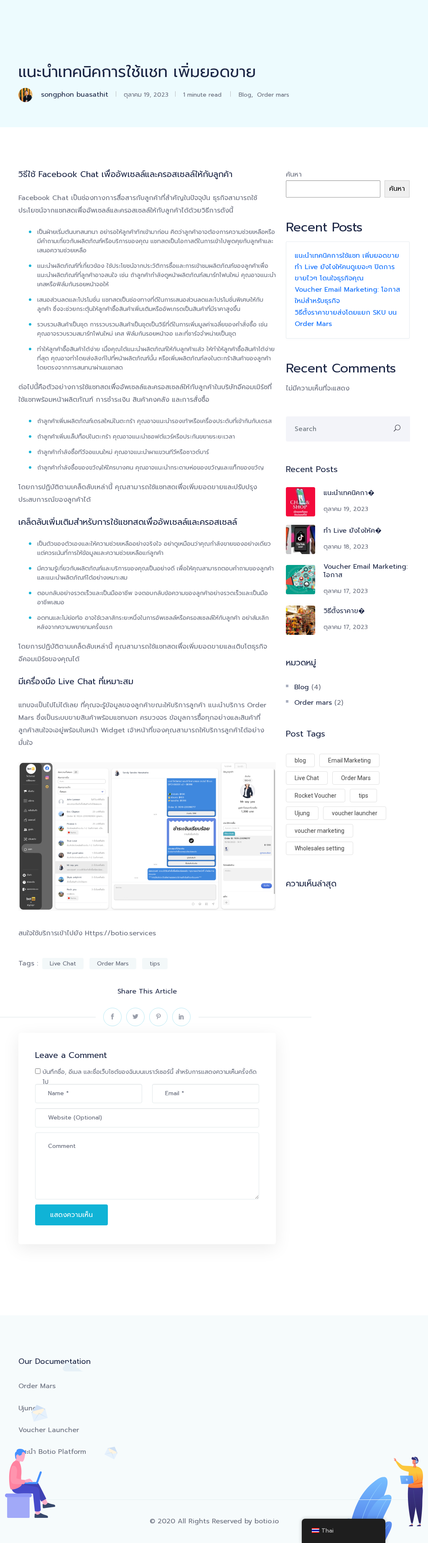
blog (300, 760)
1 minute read (201, 94)
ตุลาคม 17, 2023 (346, 591)
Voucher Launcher (48, 1430)
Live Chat (63, 963)
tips (155, 963)
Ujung (302, 813)
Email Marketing (349, 760)
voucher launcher (354, 813)
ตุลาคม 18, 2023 (346, 546)
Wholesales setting (319, 848)
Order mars (273, 94)
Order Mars (113, 963)
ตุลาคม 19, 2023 (146, 94)
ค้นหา (294, 174)
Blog (245, 94)
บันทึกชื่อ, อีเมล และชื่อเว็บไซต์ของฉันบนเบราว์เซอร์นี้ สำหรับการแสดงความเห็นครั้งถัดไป (150, 1077)
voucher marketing (319, 830)
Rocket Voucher (315, 795)
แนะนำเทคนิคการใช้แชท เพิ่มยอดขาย (347, 256)
